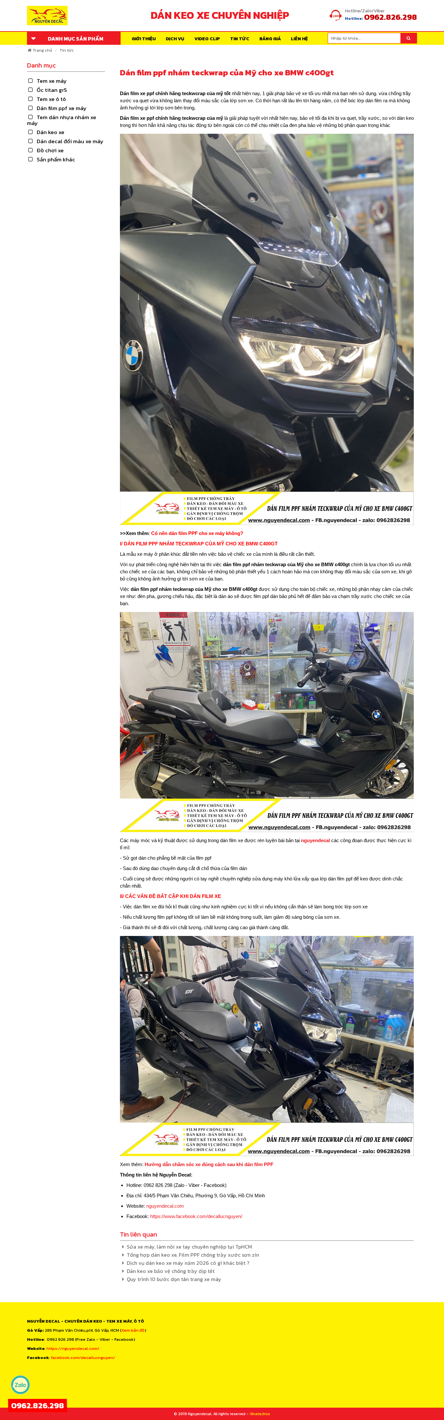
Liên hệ (299, 38)
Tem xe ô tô (51, 99)
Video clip (207, 38)
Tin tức (239, 38)
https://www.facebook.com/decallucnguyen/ (196, 1216)
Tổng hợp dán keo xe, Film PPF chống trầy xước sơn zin (193, 1255)
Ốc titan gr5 (52, 90)
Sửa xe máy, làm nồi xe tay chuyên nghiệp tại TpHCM (189, 1247)
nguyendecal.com (165, 1206)
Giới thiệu (144, 38)
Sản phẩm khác (56, 159)
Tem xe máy (52, 81)
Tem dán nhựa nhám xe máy (61, 120)
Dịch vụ (175, 38)
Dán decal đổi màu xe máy (70, 141)
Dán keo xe (50, 132)
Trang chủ (42, 50)
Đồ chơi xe (50, 150)
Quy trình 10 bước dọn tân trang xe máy (174, 1279)
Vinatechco (260, 1414)
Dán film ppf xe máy (61, 108)
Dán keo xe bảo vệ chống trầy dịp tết (171, 1271)
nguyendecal (315, 840)
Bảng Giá (270, 38)
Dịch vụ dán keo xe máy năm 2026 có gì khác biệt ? (188, 1263)
